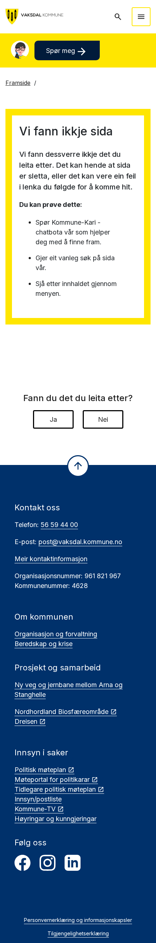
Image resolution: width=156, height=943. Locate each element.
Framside (17, 82)
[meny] (141, 16)
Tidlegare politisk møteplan (55, 789)
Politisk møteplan (40, 769)
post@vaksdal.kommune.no (80, 542)
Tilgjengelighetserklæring (78, 933)
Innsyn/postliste (38, 799)
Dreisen (26, 721)
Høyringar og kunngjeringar (56, 818)
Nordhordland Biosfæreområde (61, 711)
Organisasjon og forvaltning (56, 634)
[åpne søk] (118, 16)
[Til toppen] (78, 466)
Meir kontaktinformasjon (51, 559)
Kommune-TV (35, 809)
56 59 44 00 (59, 524)
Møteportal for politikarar (52, 779)
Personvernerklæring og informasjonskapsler (78, 920)
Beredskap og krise (44, 644)
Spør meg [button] (67, 51)
